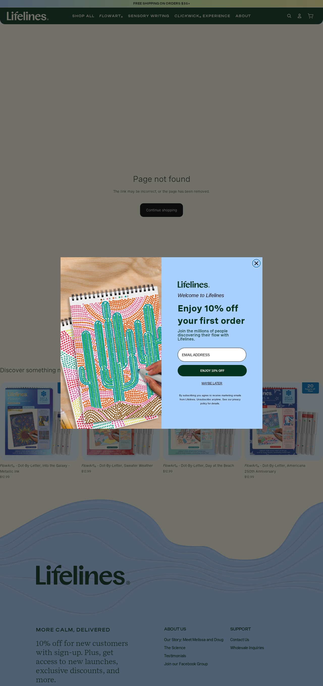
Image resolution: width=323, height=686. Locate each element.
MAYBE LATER (212, 383)
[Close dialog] (256, 263)
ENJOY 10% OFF (212, 371)
